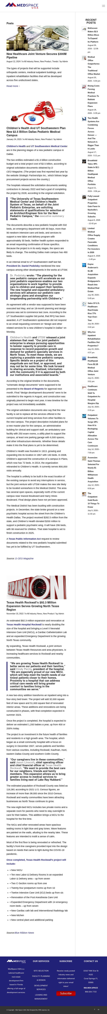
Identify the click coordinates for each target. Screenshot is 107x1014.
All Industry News (31, 61)
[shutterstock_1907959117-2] (38, 38)
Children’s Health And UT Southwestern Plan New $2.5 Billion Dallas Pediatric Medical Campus (36, 131)
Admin (65, 61)
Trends (55, 61)
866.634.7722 (91, 992)
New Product (45, 61)
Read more (12, 86)
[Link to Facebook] (95, 1009)
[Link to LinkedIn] (98, 1009)
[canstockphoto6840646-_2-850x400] (38, 113)
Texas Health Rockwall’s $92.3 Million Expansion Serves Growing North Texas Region (33, 605)
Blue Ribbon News (24, 932)
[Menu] (103, 5)
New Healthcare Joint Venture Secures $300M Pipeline (37, 55)
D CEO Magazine (24, 558)
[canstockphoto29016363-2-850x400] (38, 587)
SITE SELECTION (41, 971)
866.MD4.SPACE (91, 988)
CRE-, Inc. (44, 1010)
